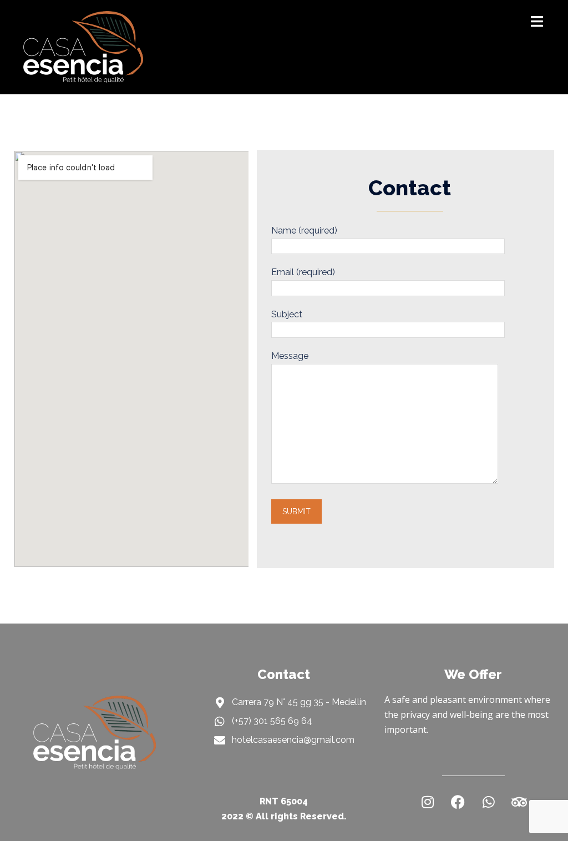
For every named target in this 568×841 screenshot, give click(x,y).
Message (289, 356)
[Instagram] (428, 802)
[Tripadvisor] (519, 802)
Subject (286, 314)
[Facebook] (458, 802)
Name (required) (304, 230)
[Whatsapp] (489, 802)
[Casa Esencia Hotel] (83, 46)
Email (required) (303, 272)
